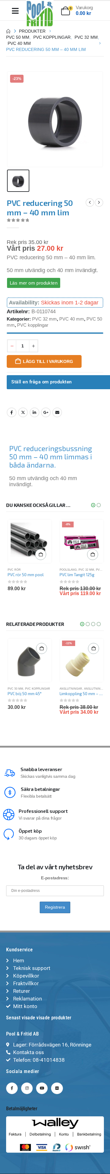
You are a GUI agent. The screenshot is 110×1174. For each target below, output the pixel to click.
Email (57, 412)
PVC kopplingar (32, 325)
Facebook (11, 412)
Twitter (23, 412)
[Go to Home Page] (8, 31)
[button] (93, 505)
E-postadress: (55, 877)
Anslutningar (71, 688)
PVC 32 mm (44, 318)
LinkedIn (34, 412)
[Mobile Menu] (15, 11)
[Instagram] (27, 1088)
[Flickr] (57, 1088)
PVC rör (14, 569)
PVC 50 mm (15, 688)
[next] (99, 202)
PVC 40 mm (71, 318)
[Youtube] (42, 1088)
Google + (46, 412)
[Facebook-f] (12, 1088)
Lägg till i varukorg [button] (40, 554)
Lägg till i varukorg (48, 361)
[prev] (90, 202)
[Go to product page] (30, 541)
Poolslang (68, 569)
